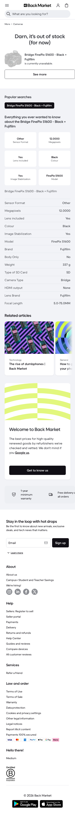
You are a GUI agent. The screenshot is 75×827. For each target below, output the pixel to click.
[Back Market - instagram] (9, 592)
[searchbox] (40, 14)
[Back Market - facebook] (26, 592)
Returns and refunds (18, 633)
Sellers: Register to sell (19, 611)
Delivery (11, 627)
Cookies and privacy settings (23, 713)
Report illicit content (18, 729)
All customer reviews (19, 654)
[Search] (8, 14)
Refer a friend (14, 673)
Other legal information (20, 718)
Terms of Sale (14, 697)
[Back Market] (37, 5)
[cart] (66, 5)
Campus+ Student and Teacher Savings (30, 580)
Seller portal (13, 616)
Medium (11, 758)
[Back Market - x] (35, 592)
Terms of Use (14, 691)
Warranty (11, 702)
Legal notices (14, 724)
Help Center (13, 638)
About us (11, 574)
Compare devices (17, 649)
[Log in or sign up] (58, 5)
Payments (12, 622)
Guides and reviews (18, 643)
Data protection (15, 707)
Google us (22, 452)
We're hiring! (13, 585)
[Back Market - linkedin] (18, 592)
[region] (37, 349)
